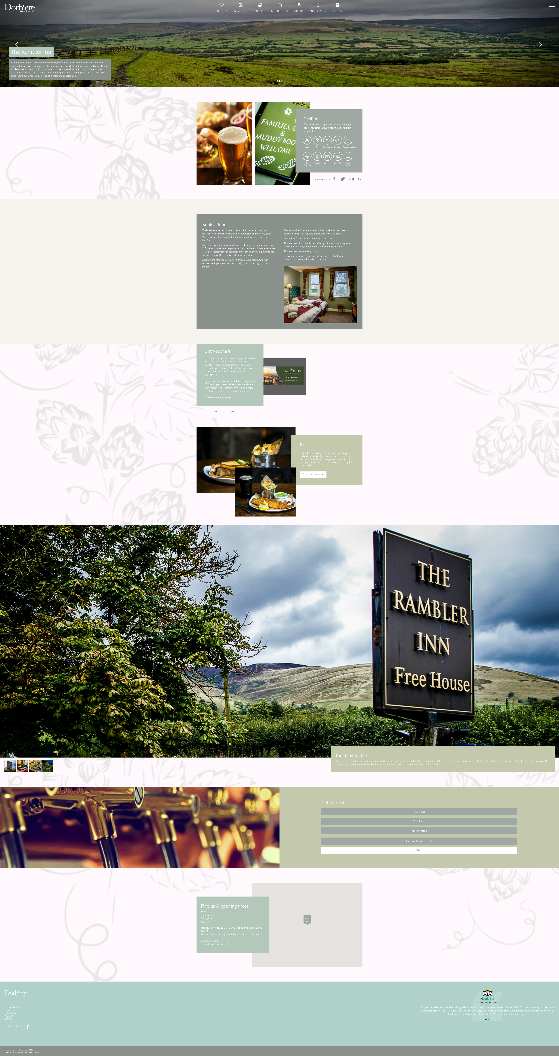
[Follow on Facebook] (27, 1027)
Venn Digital (34, 1052)
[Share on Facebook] (334, 179)
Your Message (419, 830)
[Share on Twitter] (343, 179)
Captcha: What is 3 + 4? (419, 841)
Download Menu (311, 474)
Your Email (419, 821)
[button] (42, 43)
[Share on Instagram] (351, 179)
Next (553, 640)
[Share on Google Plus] (360, 179)
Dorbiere (16, 993)
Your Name (419, 811)
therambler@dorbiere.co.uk (215, 944)
